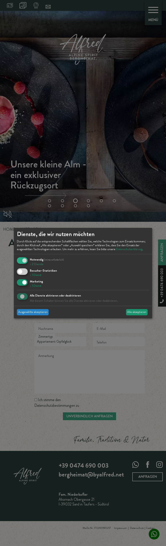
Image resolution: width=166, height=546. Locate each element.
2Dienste (36, 264)
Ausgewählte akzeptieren (33, 312)
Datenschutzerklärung (129, 249)
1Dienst (35, 275)
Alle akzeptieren (136, 312)
